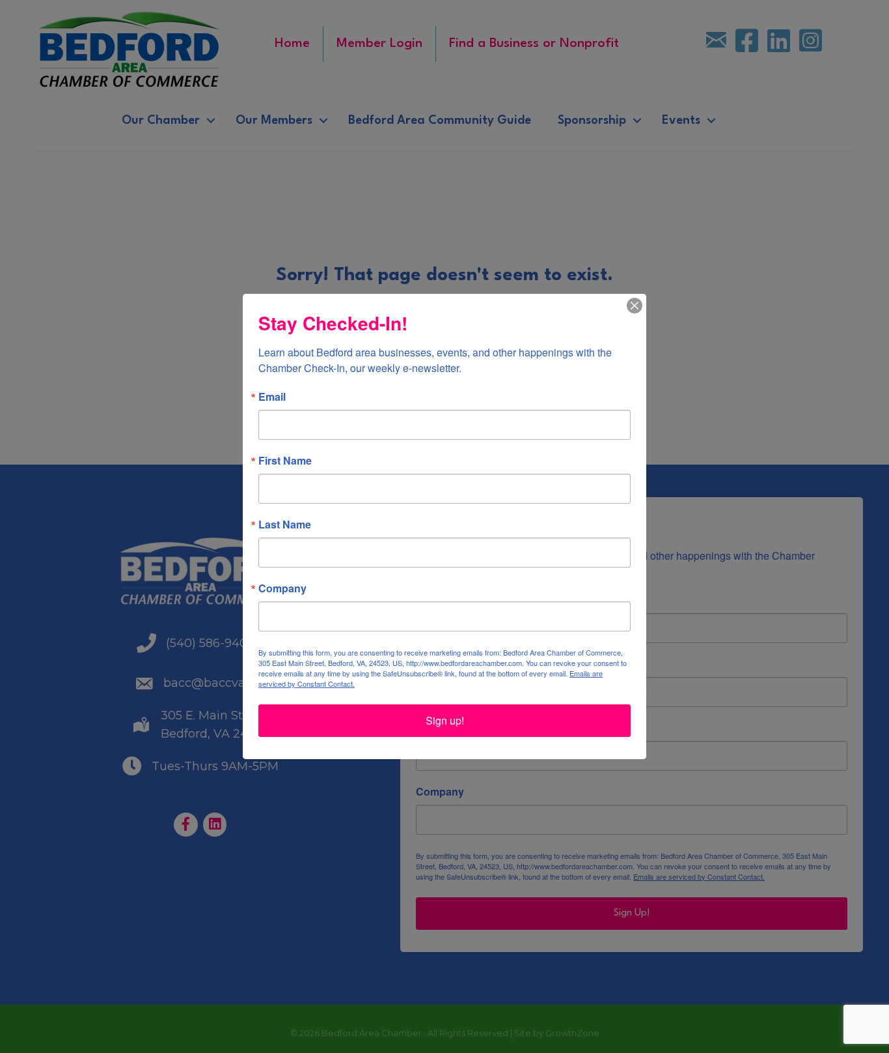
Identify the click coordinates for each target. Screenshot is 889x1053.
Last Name (284, 524)
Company (282, 588)
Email (272, 397)
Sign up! (445, 720)
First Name (285, 460)
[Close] (634, 305)
